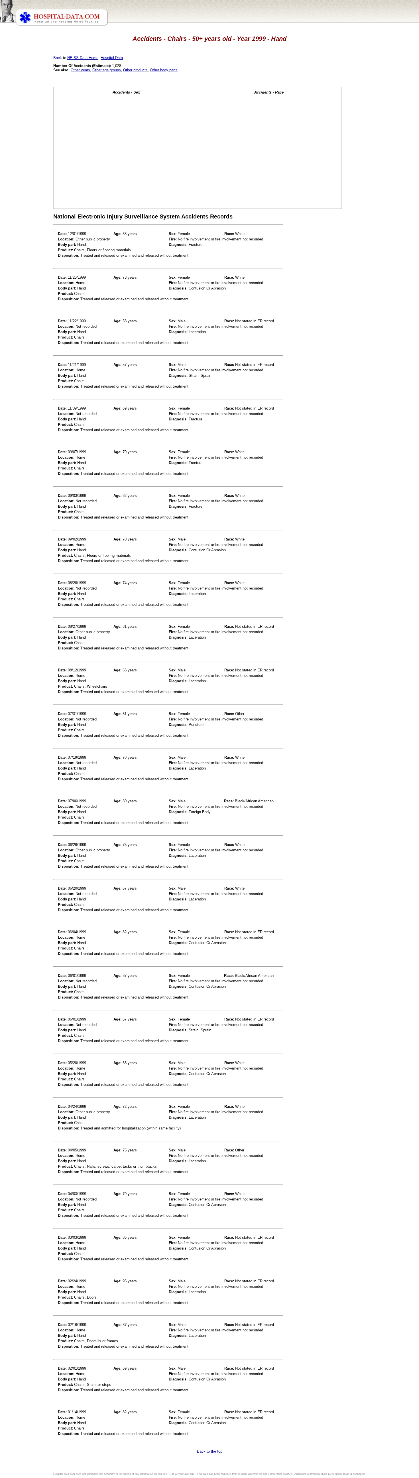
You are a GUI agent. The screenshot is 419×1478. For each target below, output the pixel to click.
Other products (135, 70)
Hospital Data (112, 58)
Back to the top (209, 1451)
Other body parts (164, 70)
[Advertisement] (29, 160)
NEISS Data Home (82, 58)
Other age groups (106, 70)
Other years (80, 70)
